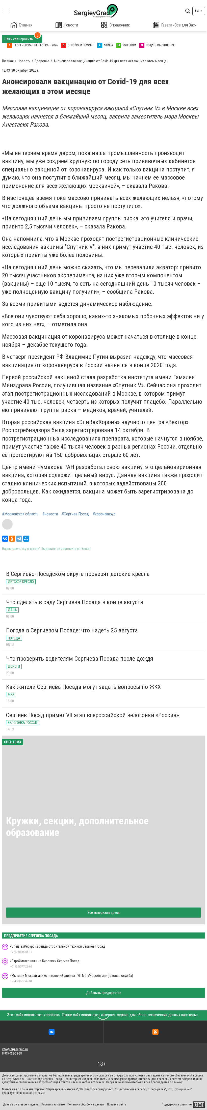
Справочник (120, 25)
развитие (186, 1104)
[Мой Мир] (26, 539)
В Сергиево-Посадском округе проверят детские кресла (78, 573)
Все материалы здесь (104, 913)
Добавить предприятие (103, 993)
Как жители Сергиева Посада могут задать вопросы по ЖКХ (83, 686)
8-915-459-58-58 (12, 1053)
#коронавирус (104, 514)
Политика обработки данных (85, 1104)
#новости (50, 514)
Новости (71, 25)
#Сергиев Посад (75, 514)
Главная (25, 25)
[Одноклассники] (12, 539)
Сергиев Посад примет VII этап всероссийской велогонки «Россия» (92, 715)
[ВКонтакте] (5, 539)
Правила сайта (116, 1104)
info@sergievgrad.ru (15, 1049)
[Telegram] (19, 539)
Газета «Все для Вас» (178, 25)
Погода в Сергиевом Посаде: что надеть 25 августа (72, 630)
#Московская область (20, 514)
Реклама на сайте (53, 1104)
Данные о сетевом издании (21, 1104)
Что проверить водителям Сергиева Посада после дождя (79, 658)
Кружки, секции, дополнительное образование (77, 826)
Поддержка (169, 1104)
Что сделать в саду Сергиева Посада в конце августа (74, 602)
